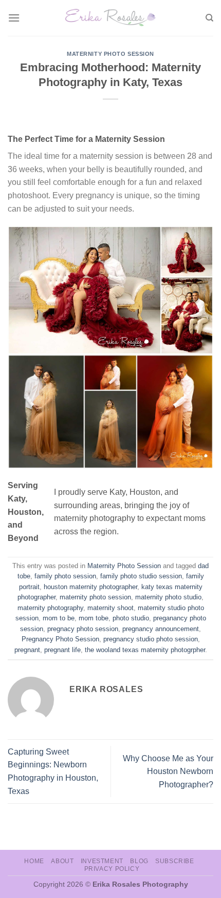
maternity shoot (110, 608)
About (62, 861)
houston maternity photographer (90, 587)
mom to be (59, 618)
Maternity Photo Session (110, 54)
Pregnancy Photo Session (60, 639)
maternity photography (50, 608)
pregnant (27, 650)
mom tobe (93, 618)
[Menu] (14, 17)
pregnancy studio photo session (150, 639)
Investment (102, 861)
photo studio (131, 618)
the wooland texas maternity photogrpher (145, 650)
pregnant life (62, 650)
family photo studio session (141, 576)
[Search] (209, 18)
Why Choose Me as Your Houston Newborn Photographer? (168, 771)
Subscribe (174, 861)
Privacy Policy (112, 868)
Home (34, 861)
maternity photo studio (168, 597)
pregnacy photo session (82, 629)
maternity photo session (95, 597)
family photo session (65, 576)
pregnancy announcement (160, 629)
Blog (139, 861)
